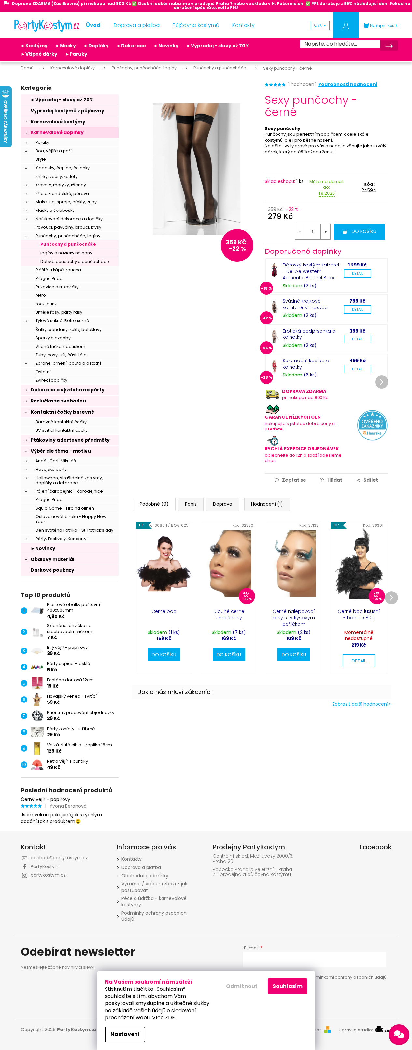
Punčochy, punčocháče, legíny (68, 236)
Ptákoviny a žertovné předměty (70, 440)
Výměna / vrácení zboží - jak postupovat (154, 886)
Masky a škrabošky (55, 210)
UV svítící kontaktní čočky (62, 430)
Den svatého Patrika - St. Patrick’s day (74, 530)
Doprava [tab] (222, 504)
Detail (357, 273)
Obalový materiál (52, 559)
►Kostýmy (34, 45)
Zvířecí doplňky (51, 380)
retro (41, 295)
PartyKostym (45, 866)
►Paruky (76, 54)
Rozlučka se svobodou (58, 401)
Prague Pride (49, 278)
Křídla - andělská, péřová (62, 193)
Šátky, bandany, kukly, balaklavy (69, 329)
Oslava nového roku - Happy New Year (71, 519)
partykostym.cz (48, 875)
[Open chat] (399, 1034)
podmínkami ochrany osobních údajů (347, 977)
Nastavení (125, 1034)
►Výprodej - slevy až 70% (217, 45)
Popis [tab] (191, 504)
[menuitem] (93, 25)
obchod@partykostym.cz (59, 857)
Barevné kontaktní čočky (61, 422)
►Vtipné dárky (39, 54)
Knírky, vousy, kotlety (57, 176)
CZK (318, 25)
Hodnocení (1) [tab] (267, 504)
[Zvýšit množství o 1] (325, 231)
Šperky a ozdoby (53, 338)
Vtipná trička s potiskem (60, 346)
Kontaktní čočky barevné (62, 412)
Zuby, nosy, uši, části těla (61, 355)
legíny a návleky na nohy (66, 253)
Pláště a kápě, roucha (58, 270)
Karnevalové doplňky (57, 132)
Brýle (41, 159)
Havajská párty (51, 469)
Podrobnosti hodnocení (347, 84)
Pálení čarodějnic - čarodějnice (69, 491)
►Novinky (166, 45)
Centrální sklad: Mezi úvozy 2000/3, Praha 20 (253, 859)
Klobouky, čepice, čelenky (63, 167)
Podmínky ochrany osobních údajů (154, 916)
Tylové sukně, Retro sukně (62, 320)
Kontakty (131, 859)
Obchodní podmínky (144, 875)
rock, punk (46, 304)
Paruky (42, 142)
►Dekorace (131, 45)
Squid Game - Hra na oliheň (65, 508)
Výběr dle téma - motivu (61, 451)
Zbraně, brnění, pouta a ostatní (68, 363)
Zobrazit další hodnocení (360, 704)
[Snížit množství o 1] (300, 231)
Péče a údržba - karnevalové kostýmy (154, 901)
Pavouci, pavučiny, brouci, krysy (68, 227)
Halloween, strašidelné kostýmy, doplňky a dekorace (69, 480)
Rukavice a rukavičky (57, 287)
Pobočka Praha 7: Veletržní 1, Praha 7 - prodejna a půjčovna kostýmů (252, 872)
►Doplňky (96, 45)
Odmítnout (242, 986)
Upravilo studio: (356, 1030)
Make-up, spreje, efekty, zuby (66, 202)
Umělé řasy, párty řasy (59, 312)
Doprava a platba (141, 867)
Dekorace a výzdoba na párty (68, 390)
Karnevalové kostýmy (58, 121)
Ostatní (43, 372)
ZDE (170, 1017)
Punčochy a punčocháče (68, 244)
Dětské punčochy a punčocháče (74, 261)
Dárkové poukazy (52, 570)
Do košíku (364, 231)
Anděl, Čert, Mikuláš (56, 461)
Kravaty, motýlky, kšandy (61, 185)
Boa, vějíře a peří (54, 151)
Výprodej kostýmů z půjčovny (67, 110)
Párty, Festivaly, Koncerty (61, 538)
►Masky (65, 45)
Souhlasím (288, 986)
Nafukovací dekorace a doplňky (69, 219)
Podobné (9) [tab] (154, 504)
